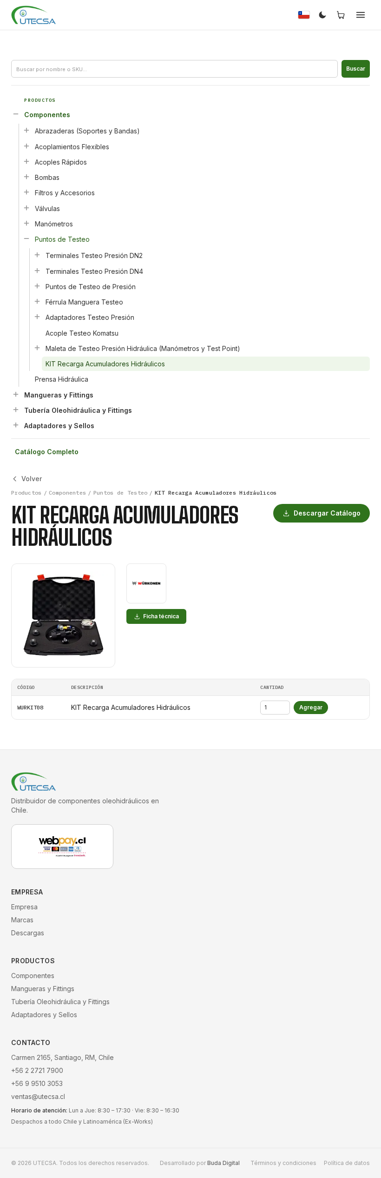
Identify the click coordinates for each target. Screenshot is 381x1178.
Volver (31, 479)
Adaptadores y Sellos (59, 426)
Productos (26, 492)
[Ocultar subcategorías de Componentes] (15, 114)
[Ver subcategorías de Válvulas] (26, 207)
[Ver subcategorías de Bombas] (26, 176)
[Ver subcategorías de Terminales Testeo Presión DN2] (37, 254)
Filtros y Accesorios (65, 193)
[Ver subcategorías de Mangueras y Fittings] (15, 394)
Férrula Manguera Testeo (84, 302)
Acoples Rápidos (61, 162)
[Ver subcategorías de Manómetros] (26, 223)
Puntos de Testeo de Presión (91, 287)
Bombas (47, 177)
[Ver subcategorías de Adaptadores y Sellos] (15, 425)
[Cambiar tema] (322, 15)
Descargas (27, 933)
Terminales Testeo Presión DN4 (94, 271)
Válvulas (47, 208)
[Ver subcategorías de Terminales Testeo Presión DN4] (37, 270)
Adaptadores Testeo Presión (90, 317)
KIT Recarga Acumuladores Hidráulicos (105, 364)
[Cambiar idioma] (304, 14)
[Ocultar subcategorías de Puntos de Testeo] (26, 238)
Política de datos (347, 1162)
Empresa (24, 907)
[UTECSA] (33, 15)
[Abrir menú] (360, 15)
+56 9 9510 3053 (37, 1083)
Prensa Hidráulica (61, 379)
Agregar (310, 707)
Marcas (22, 920)
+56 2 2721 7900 (37, 1070)
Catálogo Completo (47, 452)
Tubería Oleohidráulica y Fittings (78, 410)
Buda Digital (223, 1162)
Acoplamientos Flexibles (72, 147)
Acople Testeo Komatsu (82, 333)
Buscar (355, 68)
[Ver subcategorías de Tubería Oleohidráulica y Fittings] (15, 409)
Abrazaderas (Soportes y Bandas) (87, 131)
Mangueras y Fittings (58, 395)
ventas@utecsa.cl (38, 1096)
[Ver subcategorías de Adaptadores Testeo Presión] (37, 316)
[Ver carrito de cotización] (341, 15)
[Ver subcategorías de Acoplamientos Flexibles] (26, 146)
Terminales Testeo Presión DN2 (94, 255)
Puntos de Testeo (62, 239)
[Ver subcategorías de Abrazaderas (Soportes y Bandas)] (26, 130)
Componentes (47, 115)
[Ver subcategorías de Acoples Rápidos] (26, 161)
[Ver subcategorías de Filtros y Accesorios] (26, 192)
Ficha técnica (161, 616)
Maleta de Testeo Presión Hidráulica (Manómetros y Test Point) (143, 348)
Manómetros (54, 224)
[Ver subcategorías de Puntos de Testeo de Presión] (37, 286)
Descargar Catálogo (327, 513)
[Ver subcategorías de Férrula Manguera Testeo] (37, 301)
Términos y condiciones (283, 1162)
